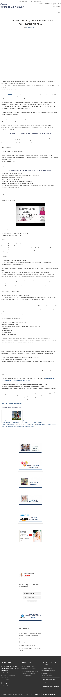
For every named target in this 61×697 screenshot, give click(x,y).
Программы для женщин (49, 679)
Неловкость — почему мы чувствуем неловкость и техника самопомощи (30, 634)
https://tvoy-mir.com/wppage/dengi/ (11, 403)
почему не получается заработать (15, 426)
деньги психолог (40, 424)
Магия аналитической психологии (30, 638)
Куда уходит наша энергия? (28, 645)
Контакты (37, 694)
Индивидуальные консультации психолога (48, 669)
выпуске (10, 94)
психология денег (29, 426)
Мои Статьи (45, 683)
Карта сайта (29, 694)
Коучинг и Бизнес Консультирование (47, 674)
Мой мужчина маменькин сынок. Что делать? (30, 649)
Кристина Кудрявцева (8, 424)
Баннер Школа (25, 642)
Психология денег (30, 27)
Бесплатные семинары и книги (50, 686)
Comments (30, 424)
